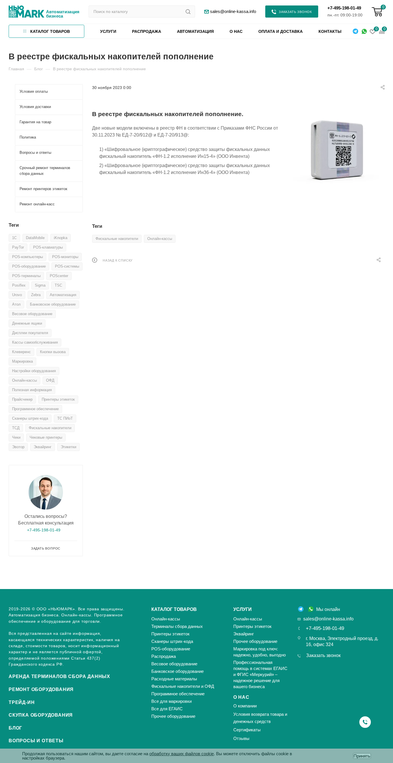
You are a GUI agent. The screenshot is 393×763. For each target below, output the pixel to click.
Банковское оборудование (53, 304)
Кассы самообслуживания (35, 342)
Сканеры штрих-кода (30, 418)
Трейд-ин (22, 702)
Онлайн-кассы (159, 238)
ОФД (50, 380)
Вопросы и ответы (36, 740)
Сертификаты (247, 729)
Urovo (17, 295)
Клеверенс (21, 352)
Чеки (16, 437)
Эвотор (18, 447)
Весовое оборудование (32, 314)
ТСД (16, 428)
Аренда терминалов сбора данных (59, 676)
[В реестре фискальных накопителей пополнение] (335, 150)
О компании (245, 705)
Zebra (36, 295)
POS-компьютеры (27, 257)
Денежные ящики (27, 323)
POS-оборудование (29, 266)
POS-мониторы (65, 257)
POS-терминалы (26, 276)
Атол (16, 304)
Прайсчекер (22, 399)
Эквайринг (42, 447)
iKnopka (60, 238)
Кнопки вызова (53, 352)
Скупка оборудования (41, 715)
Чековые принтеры (46, 437)
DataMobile (35, 238)
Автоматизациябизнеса (63, 13)
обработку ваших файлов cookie (181, 753)
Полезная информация (32, 390)
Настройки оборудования (34, 371)
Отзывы (241, 738)
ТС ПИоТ (65, 418)
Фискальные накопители (117, 238)
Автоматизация (63, 295)
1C (14, 238)
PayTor (18, 247)
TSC (58, 285)
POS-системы (67, 266)
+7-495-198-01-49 (344, 7)
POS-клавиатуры (48, 247)
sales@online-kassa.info (328, 618)
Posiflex (19, 285)
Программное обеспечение (35, 409)
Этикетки (68, 447)
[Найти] (188, 11)
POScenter (59, 276)
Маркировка (22, 361)
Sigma (40, 285)
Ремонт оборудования (41, 689)
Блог (15, 728)
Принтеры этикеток (58, 399)
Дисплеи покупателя (30, 333)
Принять (362, 755)
